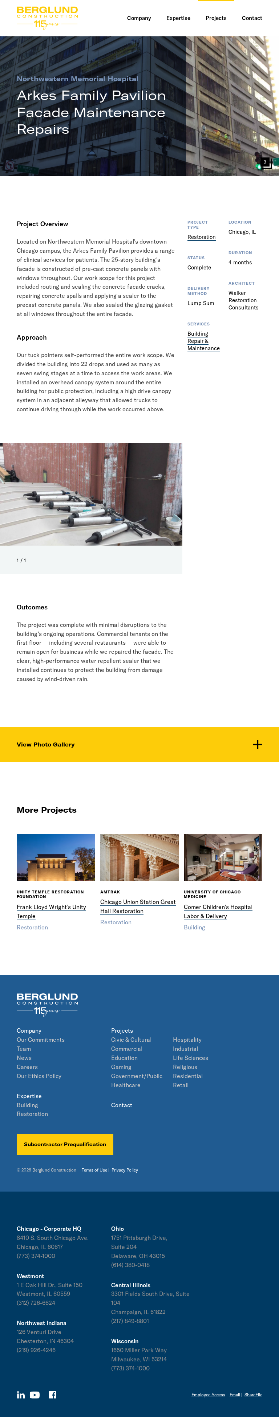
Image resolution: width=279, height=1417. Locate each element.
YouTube (34, 1395)
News (24, 1057)
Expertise (29, 1096)
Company (29, 1030)
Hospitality (187, 1039)
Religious (185, 1066)
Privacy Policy (125, 1170)
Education (124, 1057)
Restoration (201, 236)
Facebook (53, 1395)
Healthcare (126, 1085)
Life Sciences (190, 1057)
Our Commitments (41, 1039)
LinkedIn (21, 1395)
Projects (122, 1030)
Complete (199, 267)
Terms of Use (94, 1170)
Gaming (121, 1066)
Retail (181, 1085)
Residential (188, 1076)
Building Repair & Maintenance (203, 341)
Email (235, 1394)
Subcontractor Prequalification (65, 1144)
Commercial (126, 1048)
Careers (27, 1066)
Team (24, 1048)
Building (27, 1105)
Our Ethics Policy (39, 1076)
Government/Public (136, 1076)
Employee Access (208, 1394)
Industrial (185, 1048)
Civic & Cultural (131, 1039)
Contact (121, 1105)
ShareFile (253, 1394)
